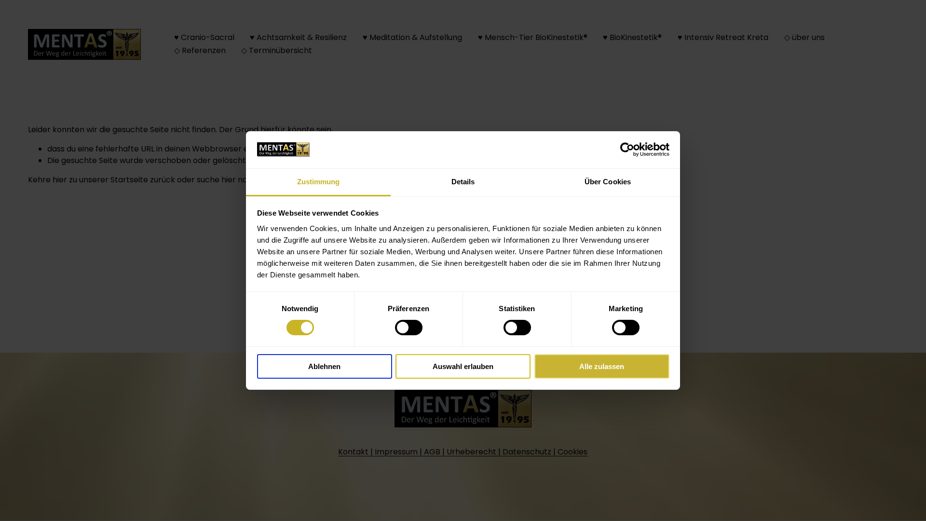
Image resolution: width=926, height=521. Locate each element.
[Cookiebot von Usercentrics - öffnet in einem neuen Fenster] (627, 149)
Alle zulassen (601, 366)
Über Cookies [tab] (608, 182)
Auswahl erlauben (463, 366)
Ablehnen (324, 366)
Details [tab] (463, 182)
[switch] (408, 327)
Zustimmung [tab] (318, 182)
